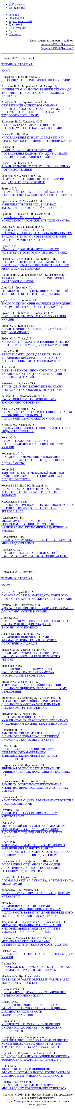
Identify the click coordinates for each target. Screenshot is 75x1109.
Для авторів (16, 24)
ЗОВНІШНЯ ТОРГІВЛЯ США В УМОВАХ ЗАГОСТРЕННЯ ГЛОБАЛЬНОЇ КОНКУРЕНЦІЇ (31, 206)
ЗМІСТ (5, 70)
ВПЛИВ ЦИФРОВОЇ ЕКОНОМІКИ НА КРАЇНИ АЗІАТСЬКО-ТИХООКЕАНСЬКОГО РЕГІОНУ (32, 388)
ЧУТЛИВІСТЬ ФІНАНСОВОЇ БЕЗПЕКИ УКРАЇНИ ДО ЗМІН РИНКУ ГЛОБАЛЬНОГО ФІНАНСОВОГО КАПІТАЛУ (36, 93)
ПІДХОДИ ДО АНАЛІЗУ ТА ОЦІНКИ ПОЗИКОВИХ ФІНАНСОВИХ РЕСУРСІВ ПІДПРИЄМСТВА (35, 1058)
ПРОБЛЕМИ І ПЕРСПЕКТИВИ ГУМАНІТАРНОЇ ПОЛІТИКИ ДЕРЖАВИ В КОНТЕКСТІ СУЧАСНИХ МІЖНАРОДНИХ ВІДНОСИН (35, 265)
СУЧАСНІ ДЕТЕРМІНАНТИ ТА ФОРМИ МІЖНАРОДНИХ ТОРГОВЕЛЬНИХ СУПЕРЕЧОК (33, 1087)
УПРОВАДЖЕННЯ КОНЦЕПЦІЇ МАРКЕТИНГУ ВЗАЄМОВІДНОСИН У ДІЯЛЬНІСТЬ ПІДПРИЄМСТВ (36, 139)
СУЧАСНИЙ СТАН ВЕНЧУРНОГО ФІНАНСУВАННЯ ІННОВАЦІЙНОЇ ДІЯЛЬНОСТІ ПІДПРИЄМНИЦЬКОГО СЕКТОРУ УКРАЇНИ (36, 415)
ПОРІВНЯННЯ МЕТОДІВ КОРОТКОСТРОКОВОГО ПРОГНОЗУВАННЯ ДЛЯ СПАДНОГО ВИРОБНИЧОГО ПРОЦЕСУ (35, 624)
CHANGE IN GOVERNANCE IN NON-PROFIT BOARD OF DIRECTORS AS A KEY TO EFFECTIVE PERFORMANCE (37, 508)
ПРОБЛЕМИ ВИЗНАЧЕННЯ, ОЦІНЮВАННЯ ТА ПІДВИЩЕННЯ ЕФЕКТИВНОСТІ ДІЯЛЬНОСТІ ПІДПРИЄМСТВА (33, 460)
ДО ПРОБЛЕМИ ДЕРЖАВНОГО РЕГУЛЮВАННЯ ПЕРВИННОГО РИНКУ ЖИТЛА (33, 994)
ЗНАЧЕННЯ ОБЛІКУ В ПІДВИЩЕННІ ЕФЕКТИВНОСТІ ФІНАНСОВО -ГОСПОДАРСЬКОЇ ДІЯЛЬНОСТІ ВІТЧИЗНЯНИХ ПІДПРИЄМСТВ (35, 1072)
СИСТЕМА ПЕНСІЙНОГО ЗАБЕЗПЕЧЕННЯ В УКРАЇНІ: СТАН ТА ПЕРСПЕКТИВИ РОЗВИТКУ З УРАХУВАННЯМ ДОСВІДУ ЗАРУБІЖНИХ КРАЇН (34, 720)
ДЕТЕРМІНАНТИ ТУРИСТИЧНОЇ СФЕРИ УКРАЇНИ (35, 80)
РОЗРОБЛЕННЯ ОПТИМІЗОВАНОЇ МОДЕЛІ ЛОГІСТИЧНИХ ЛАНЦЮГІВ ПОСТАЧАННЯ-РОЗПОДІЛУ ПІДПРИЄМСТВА (31, 868)
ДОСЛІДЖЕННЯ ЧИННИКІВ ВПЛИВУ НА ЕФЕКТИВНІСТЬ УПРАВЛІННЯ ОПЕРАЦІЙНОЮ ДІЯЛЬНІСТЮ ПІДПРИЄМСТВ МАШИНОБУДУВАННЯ (33, 1009)
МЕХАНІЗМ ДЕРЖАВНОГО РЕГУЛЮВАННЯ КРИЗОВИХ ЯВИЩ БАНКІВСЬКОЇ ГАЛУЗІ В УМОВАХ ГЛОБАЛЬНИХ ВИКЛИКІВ (31, 928)
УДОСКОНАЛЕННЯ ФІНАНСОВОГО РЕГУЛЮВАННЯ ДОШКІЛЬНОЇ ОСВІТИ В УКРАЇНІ (37, 610)
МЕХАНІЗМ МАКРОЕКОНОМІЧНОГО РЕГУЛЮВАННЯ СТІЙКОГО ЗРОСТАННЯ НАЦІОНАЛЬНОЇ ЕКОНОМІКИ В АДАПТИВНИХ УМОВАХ (34, 525)
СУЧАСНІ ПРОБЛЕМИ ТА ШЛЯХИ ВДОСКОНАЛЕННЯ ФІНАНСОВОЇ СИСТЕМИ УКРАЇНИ (32, 444)
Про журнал (16, 17)
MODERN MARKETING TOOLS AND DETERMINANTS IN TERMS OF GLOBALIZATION (34, 943)
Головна (14, 14)
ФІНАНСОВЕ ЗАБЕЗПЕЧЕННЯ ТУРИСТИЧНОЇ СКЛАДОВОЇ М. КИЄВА (32, 279)
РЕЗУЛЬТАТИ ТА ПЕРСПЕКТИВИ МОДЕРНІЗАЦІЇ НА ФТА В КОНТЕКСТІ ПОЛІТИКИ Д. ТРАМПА (37, 292)
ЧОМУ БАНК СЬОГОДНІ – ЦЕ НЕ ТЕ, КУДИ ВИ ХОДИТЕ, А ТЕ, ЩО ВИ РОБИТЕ (32, 180)
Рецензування (17, 27)
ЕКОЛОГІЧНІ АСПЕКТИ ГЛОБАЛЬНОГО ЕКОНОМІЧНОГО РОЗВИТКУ (28, 401)
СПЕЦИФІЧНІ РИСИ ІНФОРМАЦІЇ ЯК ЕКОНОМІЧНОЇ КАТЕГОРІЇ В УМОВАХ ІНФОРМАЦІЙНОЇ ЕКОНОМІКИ (27, 672)
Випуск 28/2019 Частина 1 (57, 44)
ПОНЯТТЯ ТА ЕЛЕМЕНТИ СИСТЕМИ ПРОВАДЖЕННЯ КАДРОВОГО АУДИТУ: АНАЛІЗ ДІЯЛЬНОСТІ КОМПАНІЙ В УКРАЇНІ (34, 153)
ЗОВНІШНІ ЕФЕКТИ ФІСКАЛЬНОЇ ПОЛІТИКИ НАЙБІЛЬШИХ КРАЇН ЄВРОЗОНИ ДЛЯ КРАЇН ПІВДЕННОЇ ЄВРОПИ (32, 476)
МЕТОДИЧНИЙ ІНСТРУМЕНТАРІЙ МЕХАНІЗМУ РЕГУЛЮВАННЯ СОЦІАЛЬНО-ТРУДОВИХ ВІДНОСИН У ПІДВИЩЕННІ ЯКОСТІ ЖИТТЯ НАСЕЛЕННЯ (34, 830)
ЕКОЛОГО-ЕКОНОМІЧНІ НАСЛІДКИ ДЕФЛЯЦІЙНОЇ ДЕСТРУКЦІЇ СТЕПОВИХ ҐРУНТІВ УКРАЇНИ (36, 305)
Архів (12, 31)
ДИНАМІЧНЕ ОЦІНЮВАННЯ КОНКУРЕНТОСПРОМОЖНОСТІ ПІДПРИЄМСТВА (35, 219)
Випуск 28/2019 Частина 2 (57, 48)
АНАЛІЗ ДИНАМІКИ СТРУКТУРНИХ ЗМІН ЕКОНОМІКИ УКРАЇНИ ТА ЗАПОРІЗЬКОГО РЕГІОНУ (30, 656)
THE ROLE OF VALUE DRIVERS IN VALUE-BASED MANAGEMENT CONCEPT (35, 981)
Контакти (15, 34)
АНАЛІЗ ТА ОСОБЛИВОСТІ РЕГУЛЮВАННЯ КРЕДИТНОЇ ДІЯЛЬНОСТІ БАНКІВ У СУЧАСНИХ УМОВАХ (34, 787)
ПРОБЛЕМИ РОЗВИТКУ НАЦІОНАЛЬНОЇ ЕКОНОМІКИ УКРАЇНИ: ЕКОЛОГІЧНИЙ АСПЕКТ (34, 554)
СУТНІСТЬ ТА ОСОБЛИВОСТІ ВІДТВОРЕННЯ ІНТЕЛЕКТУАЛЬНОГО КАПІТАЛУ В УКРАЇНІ (32, 126)
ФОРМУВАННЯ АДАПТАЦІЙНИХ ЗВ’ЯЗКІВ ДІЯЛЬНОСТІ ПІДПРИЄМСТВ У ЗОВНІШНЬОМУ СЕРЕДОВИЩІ (34, 688)
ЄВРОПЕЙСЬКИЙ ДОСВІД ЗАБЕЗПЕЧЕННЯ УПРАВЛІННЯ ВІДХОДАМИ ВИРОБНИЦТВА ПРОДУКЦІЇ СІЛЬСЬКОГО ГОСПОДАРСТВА (31, 358)
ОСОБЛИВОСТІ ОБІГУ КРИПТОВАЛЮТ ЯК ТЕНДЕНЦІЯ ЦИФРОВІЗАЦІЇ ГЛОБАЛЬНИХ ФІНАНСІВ (31, 492)
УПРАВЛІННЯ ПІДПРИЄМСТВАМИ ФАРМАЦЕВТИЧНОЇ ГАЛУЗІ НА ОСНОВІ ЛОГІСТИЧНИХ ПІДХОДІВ (29, 640)
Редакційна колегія (20, 21)
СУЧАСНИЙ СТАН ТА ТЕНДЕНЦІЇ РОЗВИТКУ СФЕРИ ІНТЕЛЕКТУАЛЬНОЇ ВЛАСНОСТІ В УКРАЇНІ (36, 193)
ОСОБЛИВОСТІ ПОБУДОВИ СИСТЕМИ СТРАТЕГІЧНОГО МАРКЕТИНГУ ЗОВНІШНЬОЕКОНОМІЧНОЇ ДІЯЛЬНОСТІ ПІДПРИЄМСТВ (29, 754)
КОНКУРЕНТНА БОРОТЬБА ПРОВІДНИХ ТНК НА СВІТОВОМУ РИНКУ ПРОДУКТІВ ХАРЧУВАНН (35, 343)
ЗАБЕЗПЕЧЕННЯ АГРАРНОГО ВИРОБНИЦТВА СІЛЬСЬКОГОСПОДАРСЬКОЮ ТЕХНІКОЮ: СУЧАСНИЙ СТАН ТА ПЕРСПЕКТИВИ (33, 736)
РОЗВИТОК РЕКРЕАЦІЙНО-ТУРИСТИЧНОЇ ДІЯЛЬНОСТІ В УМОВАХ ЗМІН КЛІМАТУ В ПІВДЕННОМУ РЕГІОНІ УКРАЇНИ (30, 704)
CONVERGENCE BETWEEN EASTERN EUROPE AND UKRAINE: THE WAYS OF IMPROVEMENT (36, 968)
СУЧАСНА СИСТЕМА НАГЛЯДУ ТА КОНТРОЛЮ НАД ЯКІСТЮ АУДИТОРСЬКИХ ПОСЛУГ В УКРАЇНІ (36, 597)
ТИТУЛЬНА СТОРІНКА (17, 64)
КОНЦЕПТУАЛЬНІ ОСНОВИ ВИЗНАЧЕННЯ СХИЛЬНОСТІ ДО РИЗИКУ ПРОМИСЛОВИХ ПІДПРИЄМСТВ (31, 1027)
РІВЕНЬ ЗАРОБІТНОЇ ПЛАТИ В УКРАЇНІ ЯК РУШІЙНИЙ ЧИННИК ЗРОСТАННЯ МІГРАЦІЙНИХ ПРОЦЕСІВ (35, 771)
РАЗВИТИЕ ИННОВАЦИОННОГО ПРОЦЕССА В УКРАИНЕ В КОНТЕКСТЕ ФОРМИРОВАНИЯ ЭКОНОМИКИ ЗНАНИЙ (33, 374)
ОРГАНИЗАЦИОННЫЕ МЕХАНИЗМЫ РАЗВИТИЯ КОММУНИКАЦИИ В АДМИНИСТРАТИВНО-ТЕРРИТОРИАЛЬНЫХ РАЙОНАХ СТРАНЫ (34, 1043)
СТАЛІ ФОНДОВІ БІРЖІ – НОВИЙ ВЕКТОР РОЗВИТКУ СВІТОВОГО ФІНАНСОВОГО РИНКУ (34, 251)
